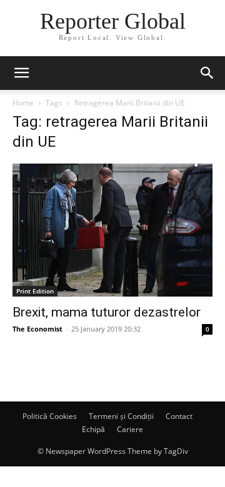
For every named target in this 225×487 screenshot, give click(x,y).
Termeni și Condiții (121, 416)
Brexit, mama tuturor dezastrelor (106, 312)
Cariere (130, 429)
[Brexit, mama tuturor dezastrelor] (112, 230)
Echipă (93, 429)
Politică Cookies (49, 416)
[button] (21, 73)
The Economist (37, 328)
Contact (179, 416)
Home (23, 102)
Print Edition (35, 291)
